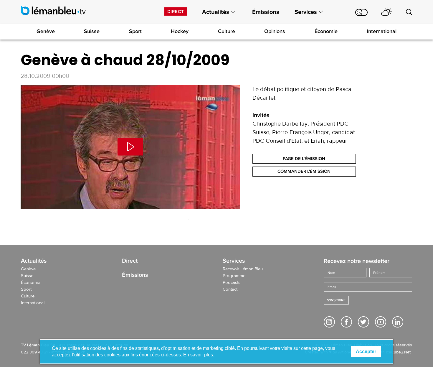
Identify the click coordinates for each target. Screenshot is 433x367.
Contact (230, 289)
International (381, 31)
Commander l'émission (303, 171)
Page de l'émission (304, 158)
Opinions (274, 31)
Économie (326, 31)
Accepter (366, 351)
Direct (175, 11)
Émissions (265, 12)
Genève (46, 31)
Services (306, 12)
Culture (226, 31)
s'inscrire (336, 300)
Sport (135, 31)
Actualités (215, 12)
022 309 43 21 (34, 352)
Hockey (180, 31)
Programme (234, 276)
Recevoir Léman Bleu (243, 269)
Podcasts (231, 282)
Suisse (92, 31)
